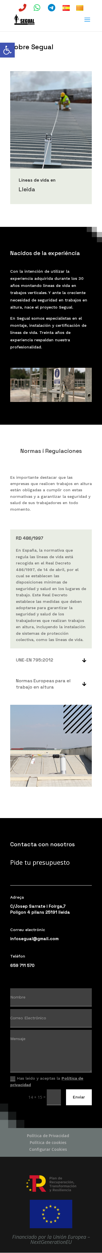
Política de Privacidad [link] (48, 1135)
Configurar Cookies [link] (48, 1149)
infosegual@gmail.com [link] (34, 938)
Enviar (79, 1097)
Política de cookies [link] (48, 1142)
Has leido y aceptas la (46, 1081)
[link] (7, 50)
